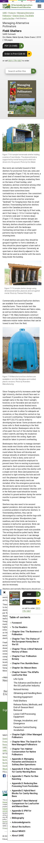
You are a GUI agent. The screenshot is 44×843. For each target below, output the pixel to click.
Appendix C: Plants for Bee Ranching (25, 777)
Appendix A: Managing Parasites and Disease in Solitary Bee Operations (24, 761)
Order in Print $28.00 (15, 53)
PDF (29, 594)
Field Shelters (20, 700)
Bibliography (18, 817)
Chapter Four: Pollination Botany (24, 657)
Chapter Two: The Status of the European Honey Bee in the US (25, 641)
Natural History (21, 689)
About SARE (18, 835)
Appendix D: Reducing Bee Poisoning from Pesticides (25, 785)
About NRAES (18, 831)
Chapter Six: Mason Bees (24, 667)
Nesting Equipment (23, 697)
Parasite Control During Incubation (25, 728)
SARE (5, 13)
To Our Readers (19, 627)
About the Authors (21, 826)
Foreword (17, 622)
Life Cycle (18, 679)
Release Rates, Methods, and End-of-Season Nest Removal (28, 707)
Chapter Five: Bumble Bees (25, 663)
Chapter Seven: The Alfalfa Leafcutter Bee (25, 673)
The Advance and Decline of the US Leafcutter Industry (27, 684)
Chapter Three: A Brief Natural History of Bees (27, 650)
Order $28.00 (29, 601)
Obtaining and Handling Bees (28, 693)
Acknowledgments (21, 822)
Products (12, 13)
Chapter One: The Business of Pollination (27, 633)
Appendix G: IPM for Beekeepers (21, 812)
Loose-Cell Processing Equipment (25, 715)
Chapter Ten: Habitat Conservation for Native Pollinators (24, 751)
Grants (5, 738)
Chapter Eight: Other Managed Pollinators (27, 736)
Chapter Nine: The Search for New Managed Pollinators (26, 743)
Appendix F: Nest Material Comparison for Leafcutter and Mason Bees (25, 803)
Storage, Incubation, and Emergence (25, 722)
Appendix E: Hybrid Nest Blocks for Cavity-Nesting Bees (25, 793)
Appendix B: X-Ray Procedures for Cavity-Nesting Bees (27, 770)
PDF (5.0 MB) (11, 45)
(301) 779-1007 (15, 60)
